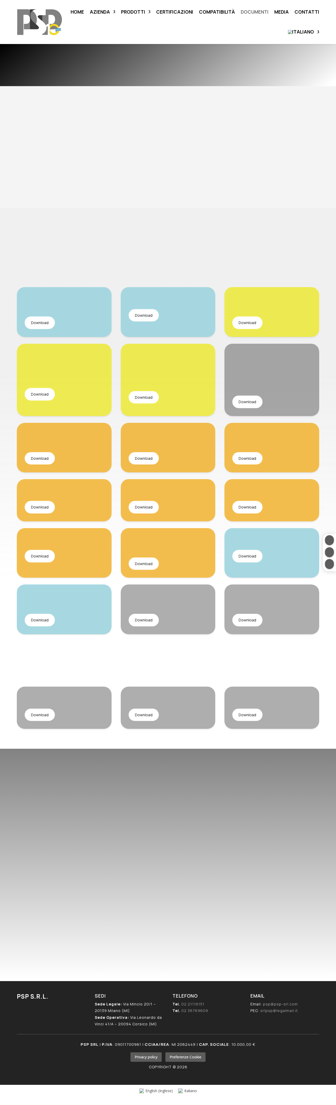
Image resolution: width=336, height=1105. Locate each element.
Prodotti (133, 12)
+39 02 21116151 (50, 871)
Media (281, 12)
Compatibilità (217, 12)
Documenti (255, 12)
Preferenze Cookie (185, 1056)
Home (77, 12)
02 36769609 (194, 1010)
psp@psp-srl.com (62, 895)
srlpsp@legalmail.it (61, 902)
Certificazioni (174, 12)
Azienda (100, 12)
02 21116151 (192, 1004)
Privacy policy (146, 1056)
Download (40, 322)
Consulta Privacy (148, 896)
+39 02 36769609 (52, 878)
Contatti (307, 12)
